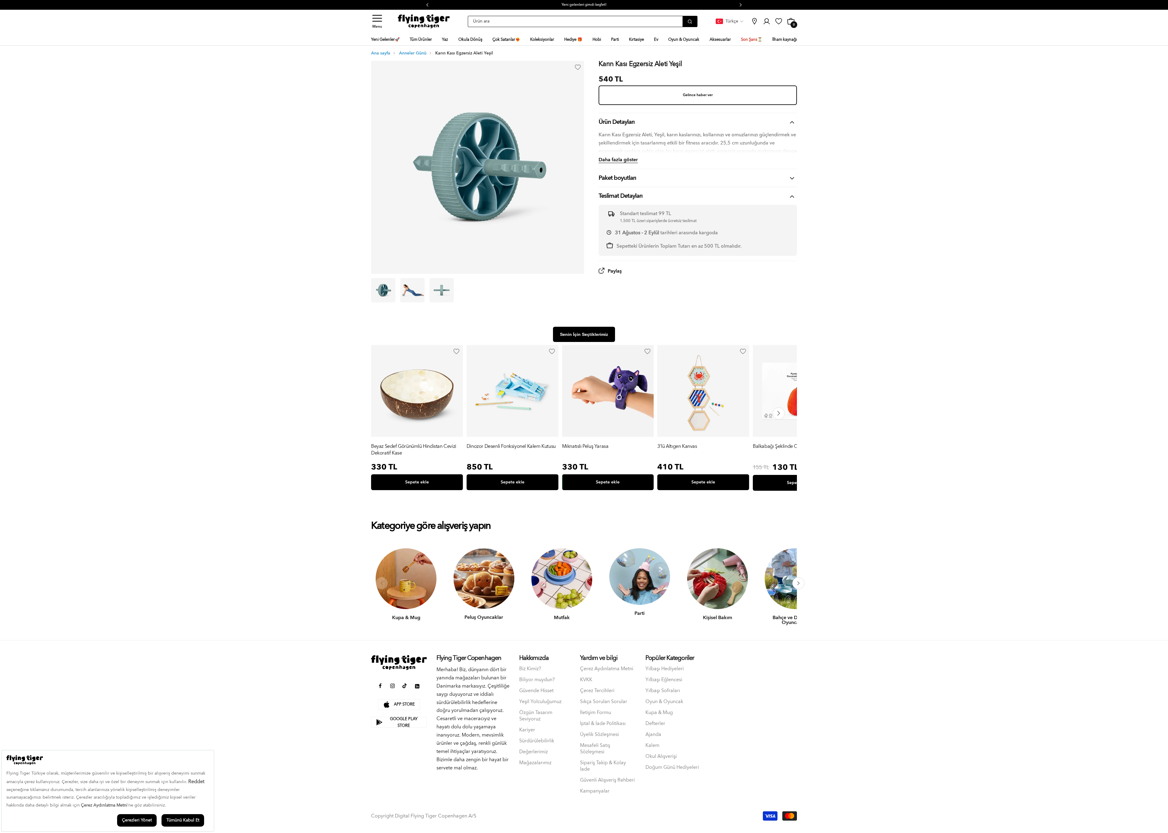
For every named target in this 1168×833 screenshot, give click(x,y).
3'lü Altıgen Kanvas (677, 447)
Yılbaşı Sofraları (662, 691)
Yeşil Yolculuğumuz (540, 702)
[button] (377, 21)
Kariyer (527, 730)
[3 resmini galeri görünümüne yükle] (441, 290)
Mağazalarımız (535, 763)
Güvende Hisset (536, 691)
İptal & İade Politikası (603, 723)
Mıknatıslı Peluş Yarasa (585, 447)
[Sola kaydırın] (382, 583)
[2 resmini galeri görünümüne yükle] (412, 290)
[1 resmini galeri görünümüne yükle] (383, 290)
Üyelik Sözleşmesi (599, 734)
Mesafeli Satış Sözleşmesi (595, 748)
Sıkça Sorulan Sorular (603, 702)
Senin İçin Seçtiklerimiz (584, 334)
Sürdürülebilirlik (536, 741)
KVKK (586, 680)
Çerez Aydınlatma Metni (606, 669)
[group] (417, 419)
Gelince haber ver (698, 95)
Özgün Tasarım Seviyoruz (535, 715)
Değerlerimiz (533, 752)
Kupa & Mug (659, 712)
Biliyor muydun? (537, 680)
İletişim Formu (595, 712)
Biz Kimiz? (530, 669)
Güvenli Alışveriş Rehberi (607, 780)
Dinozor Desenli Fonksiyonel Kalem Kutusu (511, 447)
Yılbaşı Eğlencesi (663, 680)
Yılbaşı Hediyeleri (664, 669)
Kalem (652, 745)
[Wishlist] (456, 351)
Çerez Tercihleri (597, 691)
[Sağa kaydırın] (798, 583)
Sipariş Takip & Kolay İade (603, 766)
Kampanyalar (595, 791)
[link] (754, 21)
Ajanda (653, 734)
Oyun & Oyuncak (664, 702)
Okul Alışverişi (661, 756)
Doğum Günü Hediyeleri (672, 767)
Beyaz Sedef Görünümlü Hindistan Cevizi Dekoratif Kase (413, 449)
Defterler (655, 723)
